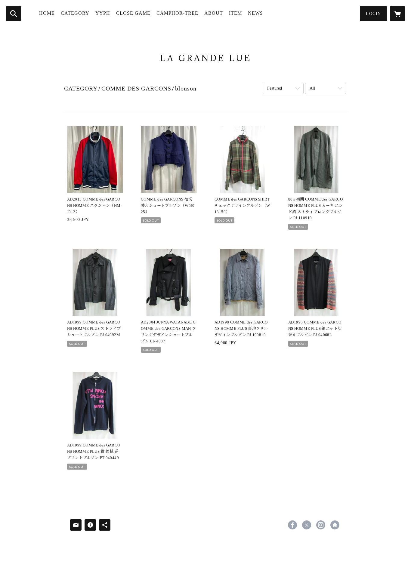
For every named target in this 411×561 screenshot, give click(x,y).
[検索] (13, 13)
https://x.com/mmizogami (306, 524)
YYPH (102, 13)
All (312, 88)
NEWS (255, 13)
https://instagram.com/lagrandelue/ (320, 524)
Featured (274, 88)
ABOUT (213, 13)
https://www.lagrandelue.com (334, 524)
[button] (373, 13)
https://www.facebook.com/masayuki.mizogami (292, 524)
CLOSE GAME (133, 13)
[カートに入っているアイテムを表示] (397, 13)
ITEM (235, 13)
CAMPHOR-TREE (177, 13)
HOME (47, 13)
